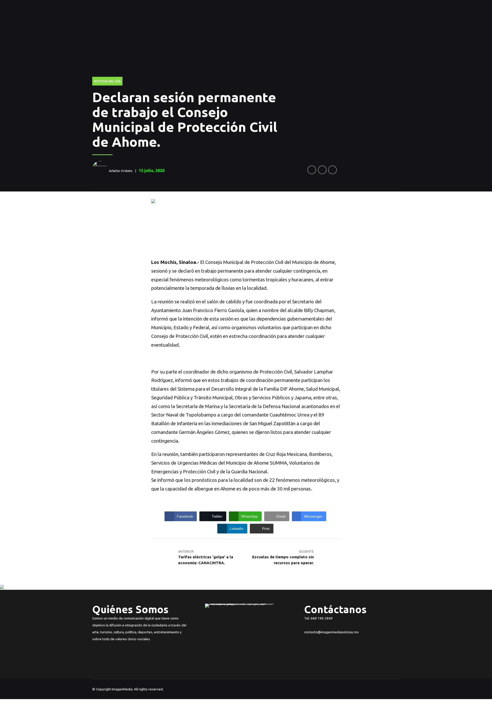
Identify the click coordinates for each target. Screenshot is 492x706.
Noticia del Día (107, 81)
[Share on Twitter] (322, 170)
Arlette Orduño (120, 171)
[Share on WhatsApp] (332, 170)
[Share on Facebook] (312, 170)
